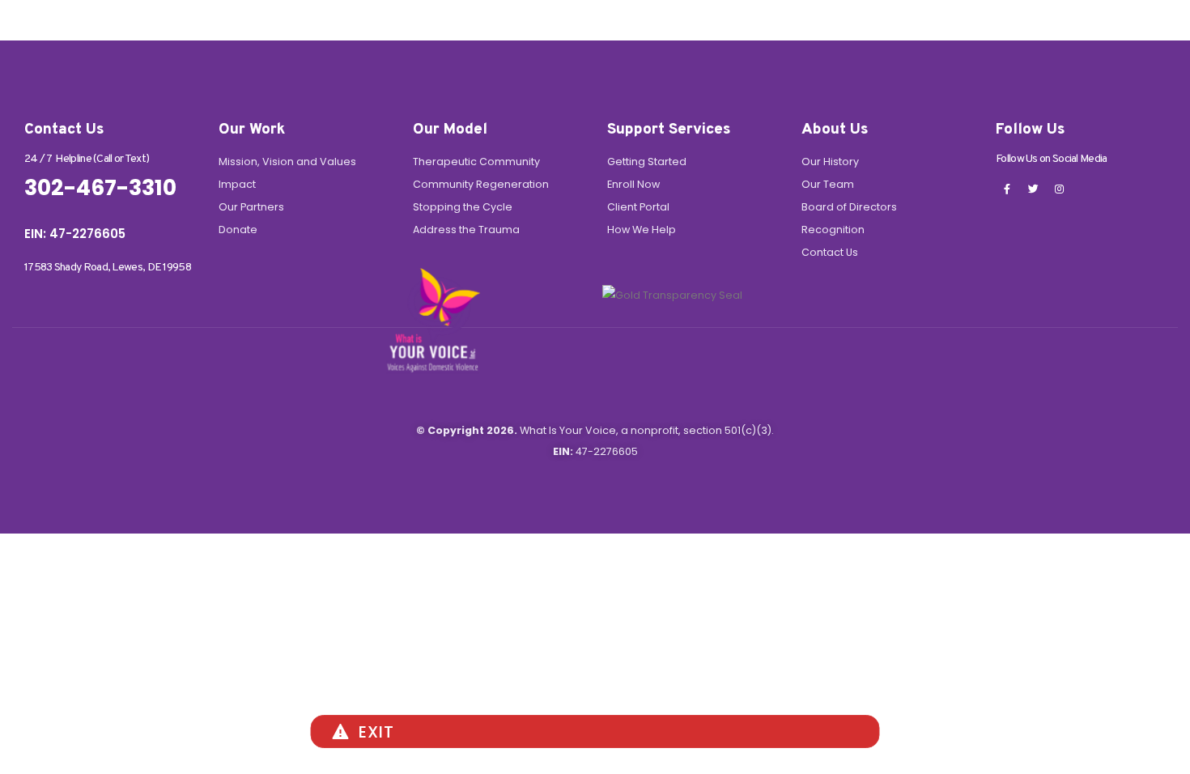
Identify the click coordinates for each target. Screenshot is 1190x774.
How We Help (641, 229)
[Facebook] (1007, 188)
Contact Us (829, 252)
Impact (237, 184)
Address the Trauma (466, 229)
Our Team (827, 184)
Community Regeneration (481, 184)
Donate (238, 229)
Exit (376, 732)
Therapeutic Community (476, 161)
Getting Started (646, 161)
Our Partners (251, 207)
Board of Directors (849, 207)
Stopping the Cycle (462, 207)
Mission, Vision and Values (287, 161)
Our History (830, 161)
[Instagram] (1059, 188)
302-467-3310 (100, 188)
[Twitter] (1033, 188)
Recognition (833, 229)
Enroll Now (633, 184)
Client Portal (638, 207)
